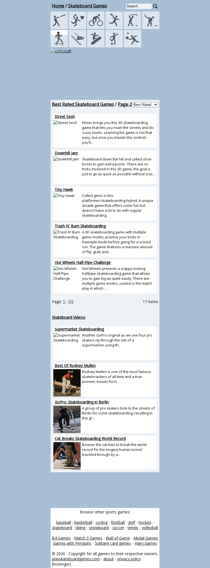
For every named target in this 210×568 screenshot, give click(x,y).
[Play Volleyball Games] (61, 50)
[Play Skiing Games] (77, 45)
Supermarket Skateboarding (79, 329)
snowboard (99, 527)
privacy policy (129, 558)
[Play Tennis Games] (132, 45)
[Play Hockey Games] (150, 27)
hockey (145, 522)
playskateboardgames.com (76, 558)
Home (58, 6)
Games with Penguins (72, 543)
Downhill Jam (66, 153)
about (108, 558)
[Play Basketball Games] (77, 27)
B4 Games (61, 538)
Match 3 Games (88, 538)
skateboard (62, 527)
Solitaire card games (113, 543)
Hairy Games (146, 543)
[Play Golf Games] (132, 27)
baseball (63, 522)
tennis (133, 527)
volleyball (150, 527)
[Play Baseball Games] (59, 27)
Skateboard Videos (68, 317)
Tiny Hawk (64, 189)
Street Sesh (65, 116)
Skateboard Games (87, 6)
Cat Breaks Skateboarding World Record (90, 438)
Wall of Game (118, 538)
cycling (101, 522)
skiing (80, 527)
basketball (83, 522)
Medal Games (145, 538)
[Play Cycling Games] (95, 27)
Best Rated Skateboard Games (83, 104)
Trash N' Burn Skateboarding (80, 225)
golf (131, 522)
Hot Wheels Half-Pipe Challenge (83, 262)
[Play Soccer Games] (114, 45)
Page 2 (125, 104)
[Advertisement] (105, 82)
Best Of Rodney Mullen (75, 365)
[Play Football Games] (114, 27)
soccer (118, 527)
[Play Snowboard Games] (95, 45)
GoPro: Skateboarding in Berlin (82, 402)
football (118, 522)
